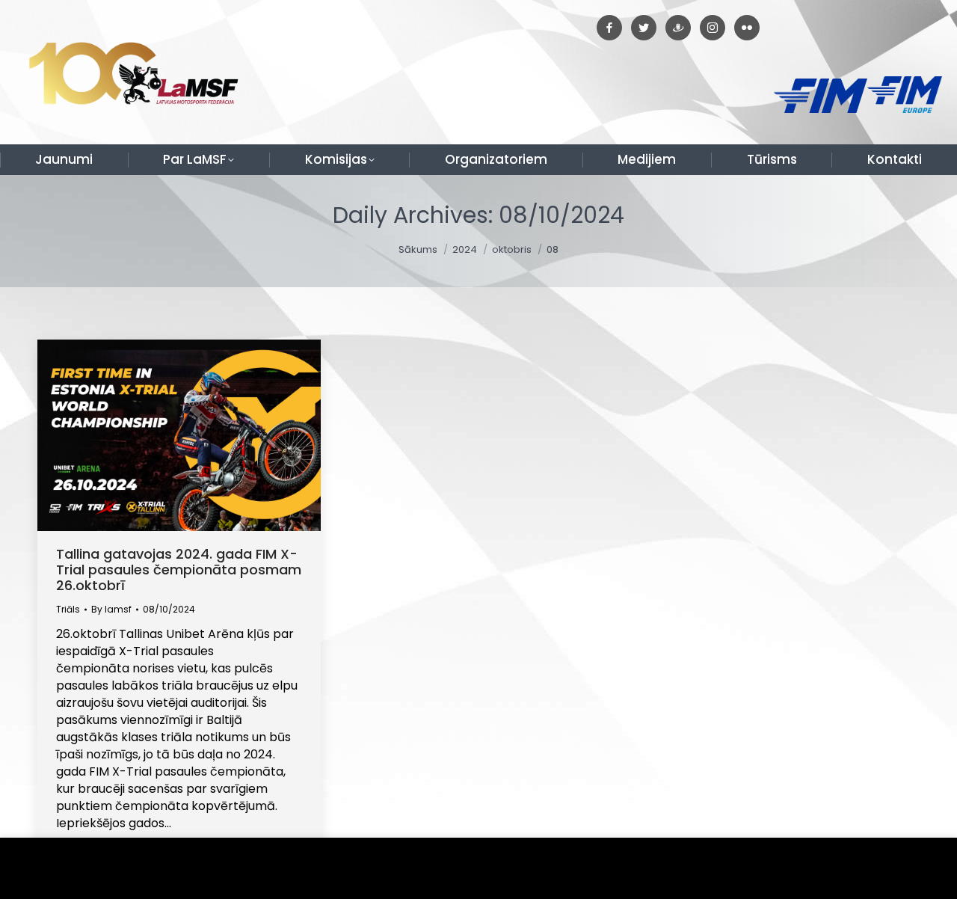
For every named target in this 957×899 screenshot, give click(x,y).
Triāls (68, 609)
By (111, 609)
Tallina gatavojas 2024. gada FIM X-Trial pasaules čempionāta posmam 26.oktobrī (178, 569)
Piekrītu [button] (911, 869)
